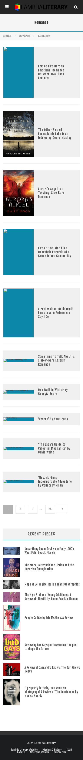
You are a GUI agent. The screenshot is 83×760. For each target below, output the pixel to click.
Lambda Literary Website (24, 749)
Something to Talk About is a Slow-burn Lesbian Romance (56, 360)
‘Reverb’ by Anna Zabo (53, 419)
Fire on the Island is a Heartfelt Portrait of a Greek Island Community (54, 252)
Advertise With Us (39, 752)
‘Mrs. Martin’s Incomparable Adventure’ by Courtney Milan (55, 481)
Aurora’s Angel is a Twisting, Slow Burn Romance (51, 192)
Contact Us (60, 752)
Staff (69, 749)
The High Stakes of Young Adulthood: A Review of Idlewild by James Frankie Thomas (51, 596)
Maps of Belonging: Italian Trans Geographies (52, 584)
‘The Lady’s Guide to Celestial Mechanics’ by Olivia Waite (54, 448)
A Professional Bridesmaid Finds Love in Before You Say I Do (55, 312)
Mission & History (52, 749)
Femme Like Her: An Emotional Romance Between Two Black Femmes (51, 72)
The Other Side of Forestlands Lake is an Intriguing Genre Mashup (55, 133)
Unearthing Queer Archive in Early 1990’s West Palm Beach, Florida (49, 550)
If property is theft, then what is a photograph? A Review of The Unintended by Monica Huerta (51, 692)
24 (50, 509)
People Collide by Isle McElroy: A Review (48, 617)
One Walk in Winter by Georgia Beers (53, 391)
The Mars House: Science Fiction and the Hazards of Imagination (49, 567)
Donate (21, 752)
